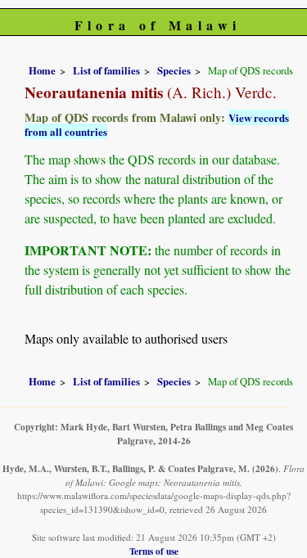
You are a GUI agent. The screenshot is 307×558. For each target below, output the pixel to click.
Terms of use (153, 551)
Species (174, 70)
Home (42, 70)
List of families (106, 70)
